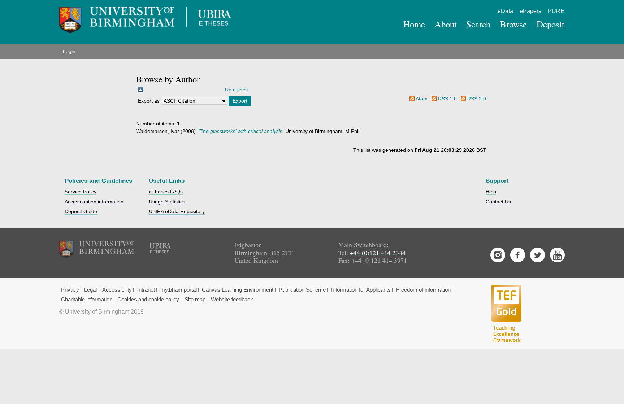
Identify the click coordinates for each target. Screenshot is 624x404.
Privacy (70, 290)
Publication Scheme (302, 290)
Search (478, 24)
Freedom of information (423, 290)
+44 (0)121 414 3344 (378, 252)
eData (505, 11)
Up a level (236, 90)
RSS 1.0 (447, 99)
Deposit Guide (81, 211)
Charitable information (86, 299)
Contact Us (498, 202)
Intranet (146, 290)
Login (69, 51)
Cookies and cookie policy (148, 299)
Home (414, 24)
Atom (422, 99)
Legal (90, 290)
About (446, 24)
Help (491, 191)
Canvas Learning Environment (237, 290)
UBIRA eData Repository (177, 211)
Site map (195, 299)
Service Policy (80, 191)
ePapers (530, 11)
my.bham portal (178, 290)
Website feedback (232, 299)
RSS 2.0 (476, 99)
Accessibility (117, 290)
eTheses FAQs (166, 191)
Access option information (94, 202)
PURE (556, 11)
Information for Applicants (361, 290)
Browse (513, 24)
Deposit (550, 24)
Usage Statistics (167, 202)
